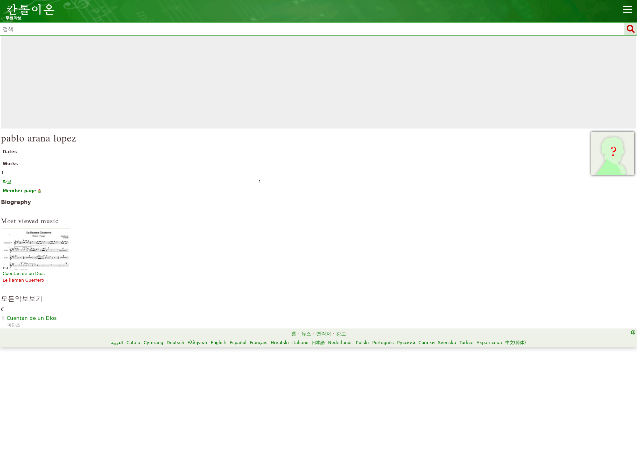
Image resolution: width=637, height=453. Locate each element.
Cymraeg (153, 342)
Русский (406, 342)
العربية (117, 342)
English (218, 342)
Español (238, 342)
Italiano (300, 342)
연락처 (323, 334)
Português (383, 342)
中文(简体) (515, 342)
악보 (7, 181)
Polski (362, 342)
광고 (341, 334)
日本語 (318, 342)
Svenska (447, 342)
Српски (426, 342)
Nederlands (340, 342)
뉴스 (306, 334)
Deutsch (175, 342)
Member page (19, 190)
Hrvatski (280, 342)
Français (258, 342)
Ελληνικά (197, 342)
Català (133, 342)
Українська (489, 342)
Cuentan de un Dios (32, 318)
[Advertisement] (318, 82)
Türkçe (466, 342)
